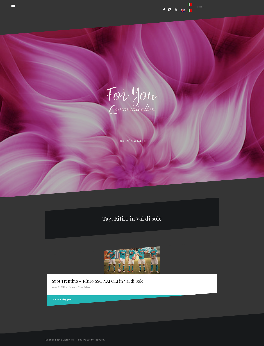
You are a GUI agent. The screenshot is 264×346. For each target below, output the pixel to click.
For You (72, 287)
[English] (182, 10)
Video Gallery (84, 287)
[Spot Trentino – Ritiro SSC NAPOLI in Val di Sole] (132, 258)
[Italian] (186, 4)
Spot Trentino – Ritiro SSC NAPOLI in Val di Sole (97, 281)
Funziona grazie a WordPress (59, 339)
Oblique (87, 339)
